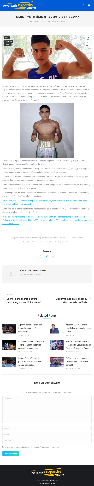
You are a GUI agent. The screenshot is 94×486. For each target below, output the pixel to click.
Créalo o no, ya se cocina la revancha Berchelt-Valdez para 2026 (77, 361)
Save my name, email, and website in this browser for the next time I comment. (32, 447)
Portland (67, 242)
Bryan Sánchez (32, 242)
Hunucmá (53, 242)
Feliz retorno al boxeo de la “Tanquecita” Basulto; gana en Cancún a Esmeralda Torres (78, 344)
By (48, 238)
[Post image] (9, 328)
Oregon (60, 242)
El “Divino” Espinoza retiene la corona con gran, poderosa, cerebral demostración (31, 344)
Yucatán (7, 44)
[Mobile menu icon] (89, 5)
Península (8, 41)
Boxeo (7, 38)
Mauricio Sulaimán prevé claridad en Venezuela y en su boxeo (78, 328)
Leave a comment (77, 238)
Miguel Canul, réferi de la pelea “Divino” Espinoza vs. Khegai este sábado (30, 361)
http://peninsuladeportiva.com (30, 275)
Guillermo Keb (44, 242)
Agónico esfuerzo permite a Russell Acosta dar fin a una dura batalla (30, 328)
